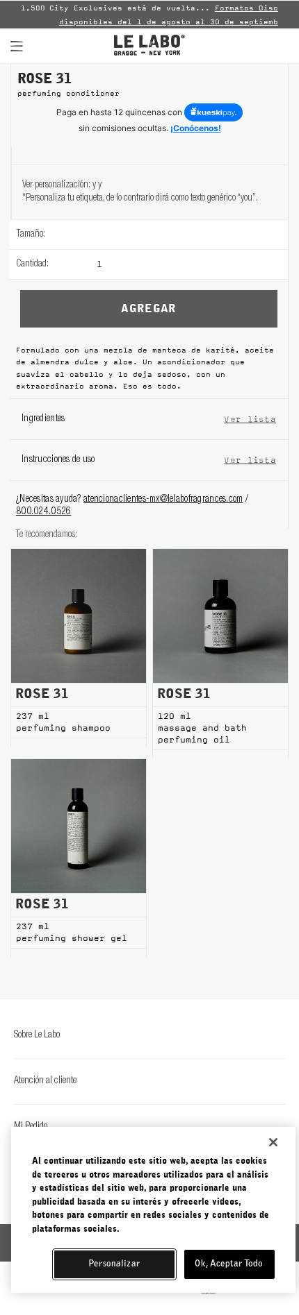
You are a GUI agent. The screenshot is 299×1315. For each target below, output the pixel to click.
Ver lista (250, 418)
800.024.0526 (43, 512)
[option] (149, 14)
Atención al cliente (45, 1081)
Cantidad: (32, 264)
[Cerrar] (273, 1142)
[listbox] (192, 234)
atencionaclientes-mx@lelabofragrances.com (163, 499)
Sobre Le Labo (37, 1035)
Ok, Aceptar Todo (229, 1264)
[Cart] (275, 45)
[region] (153, 1210)
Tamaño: (30, 234)
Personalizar (114, 1264)
